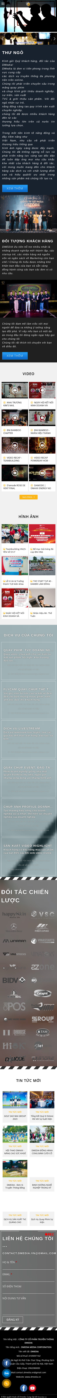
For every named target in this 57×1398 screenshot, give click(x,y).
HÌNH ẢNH (29, 516)
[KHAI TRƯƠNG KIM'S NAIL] (15, 390)
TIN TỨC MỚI (28, 1080)
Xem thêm (27, 497)
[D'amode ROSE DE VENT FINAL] (15, 473)
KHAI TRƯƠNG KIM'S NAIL (12, 404)
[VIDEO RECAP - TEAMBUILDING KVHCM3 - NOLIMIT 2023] (15, 445)
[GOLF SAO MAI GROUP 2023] (15, 1099)
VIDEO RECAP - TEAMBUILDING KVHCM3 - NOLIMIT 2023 (13, 459)
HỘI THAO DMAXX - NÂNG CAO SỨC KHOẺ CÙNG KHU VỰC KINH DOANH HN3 (15, 1152)
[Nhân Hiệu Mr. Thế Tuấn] (42, 607)
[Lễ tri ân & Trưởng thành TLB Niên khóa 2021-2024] (15, 564)
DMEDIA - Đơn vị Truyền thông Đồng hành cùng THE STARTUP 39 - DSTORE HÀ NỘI (15, 1186)
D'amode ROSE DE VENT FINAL (14, 487)
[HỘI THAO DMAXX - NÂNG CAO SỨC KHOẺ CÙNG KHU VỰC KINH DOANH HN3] (15, 1134)
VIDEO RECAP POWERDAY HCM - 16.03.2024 (40, 459)
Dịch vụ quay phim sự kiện (42, 1221)
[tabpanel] (28, 39)
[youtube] (32, 1387)
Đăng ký (13, 1320)
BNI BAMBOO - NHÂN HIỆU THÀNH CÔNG (41, 431)
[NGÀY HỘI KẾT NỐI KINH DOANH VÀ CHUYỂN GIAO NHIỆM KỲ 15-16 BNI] (42, 390)
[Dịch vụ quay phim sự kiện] (42, 1203)
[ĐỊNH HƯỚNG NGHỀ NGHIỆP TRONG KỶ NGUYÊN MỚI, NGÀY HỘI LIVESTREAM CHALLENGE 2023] (42, 1168)
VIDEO (28, 373)
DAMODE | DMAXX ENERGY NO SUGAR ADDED (41, 487)
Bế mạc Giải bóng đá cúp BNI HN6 (41, 550)
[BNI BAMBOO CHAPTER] (15, 417)
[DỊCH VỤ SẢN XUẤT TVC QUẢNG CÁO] (15, 1203)
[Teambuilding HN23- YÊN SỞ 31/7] (15, 531)
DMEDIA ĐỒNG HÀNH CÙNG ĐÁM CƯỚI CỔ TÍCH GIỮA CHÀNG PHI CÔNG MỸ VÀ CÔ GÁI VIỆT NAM (42, 1152)
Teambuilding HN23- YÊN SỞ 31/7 (14, 550)
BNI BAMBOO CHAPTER (12, 431)
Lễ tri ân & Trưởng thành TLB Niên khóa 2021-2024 (13, 582)
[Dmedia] (28, 3)
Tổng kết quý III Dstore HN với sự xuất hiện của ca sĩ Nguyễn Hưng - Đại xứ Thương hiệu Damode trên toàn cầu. (42, 1117)
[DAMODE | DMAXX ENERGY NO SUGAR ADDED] (42, 473)
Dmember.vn (42, 1397)
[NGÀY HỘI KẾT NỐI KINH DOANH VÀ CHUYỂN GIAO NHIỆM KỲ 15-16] (15, 597)
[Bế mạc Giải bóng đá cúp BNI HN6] (42, 530)
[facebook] (23, 1387)
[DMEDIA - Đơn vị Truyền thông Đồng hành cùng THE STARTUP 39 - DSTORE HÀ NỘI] (15, 1168)
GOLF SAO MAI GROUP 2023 (15, 1117)
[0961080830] (7, 1383)
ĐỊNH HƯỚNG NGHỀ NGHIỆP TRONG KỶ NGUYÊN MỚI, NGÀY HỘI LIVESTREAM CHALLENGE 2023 (42, 1186)
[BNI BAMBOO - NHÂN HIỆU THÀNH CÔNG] (42, 417)
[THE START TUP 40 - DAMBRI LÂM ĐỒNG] (42, 566)
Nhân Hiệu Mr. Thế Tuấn (41, 614)
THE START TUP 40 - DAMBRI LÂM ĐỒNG (41, 582)
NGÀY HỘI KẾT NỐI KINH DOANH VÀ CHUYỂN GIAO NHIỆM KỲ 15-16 (13, 615)
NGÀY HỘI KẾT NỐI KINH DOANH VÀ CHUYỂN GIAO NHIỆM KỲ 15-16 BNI (42, 404)
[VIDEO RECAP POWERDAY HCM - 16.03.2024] (42, 445)
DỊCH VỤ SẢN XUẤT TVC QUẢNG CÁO (15, 1221)
